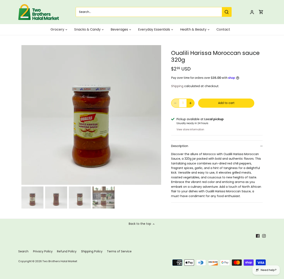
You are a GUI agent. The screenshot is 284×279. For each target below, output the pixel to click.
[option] (91, 115)
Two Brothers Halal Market (59, 261)
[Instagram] (264, 236)
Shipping (177, 86)
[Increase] (190, 103)
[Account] (252, 12)
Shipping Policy (91, 251)
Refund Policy (67, 251)
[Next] (154, 115)
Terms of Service (119, 251)
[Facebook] (257, 236)
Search (23, 251)
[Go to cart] (261, 12)
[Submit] (226, 12)
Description (179, 146)
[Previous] (27, 115)
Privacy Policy (43, 251)
